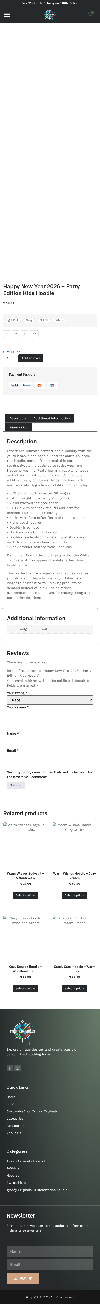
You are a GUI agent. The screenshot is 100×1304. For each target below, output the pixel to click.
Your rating (17, 693)
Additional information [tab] (51, 418)
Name (13, 733)
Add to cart (31, 358)
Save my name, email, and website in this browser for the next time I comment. (50, 774)
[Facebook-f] (10, 1068)
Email (13, 750)
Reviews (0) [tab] (18, 427)
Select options (25, 895)
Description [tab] (18, 418)
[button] (7, 15)
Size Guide (11, 352)
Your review (18, 707)
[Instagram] (17, 1068)
